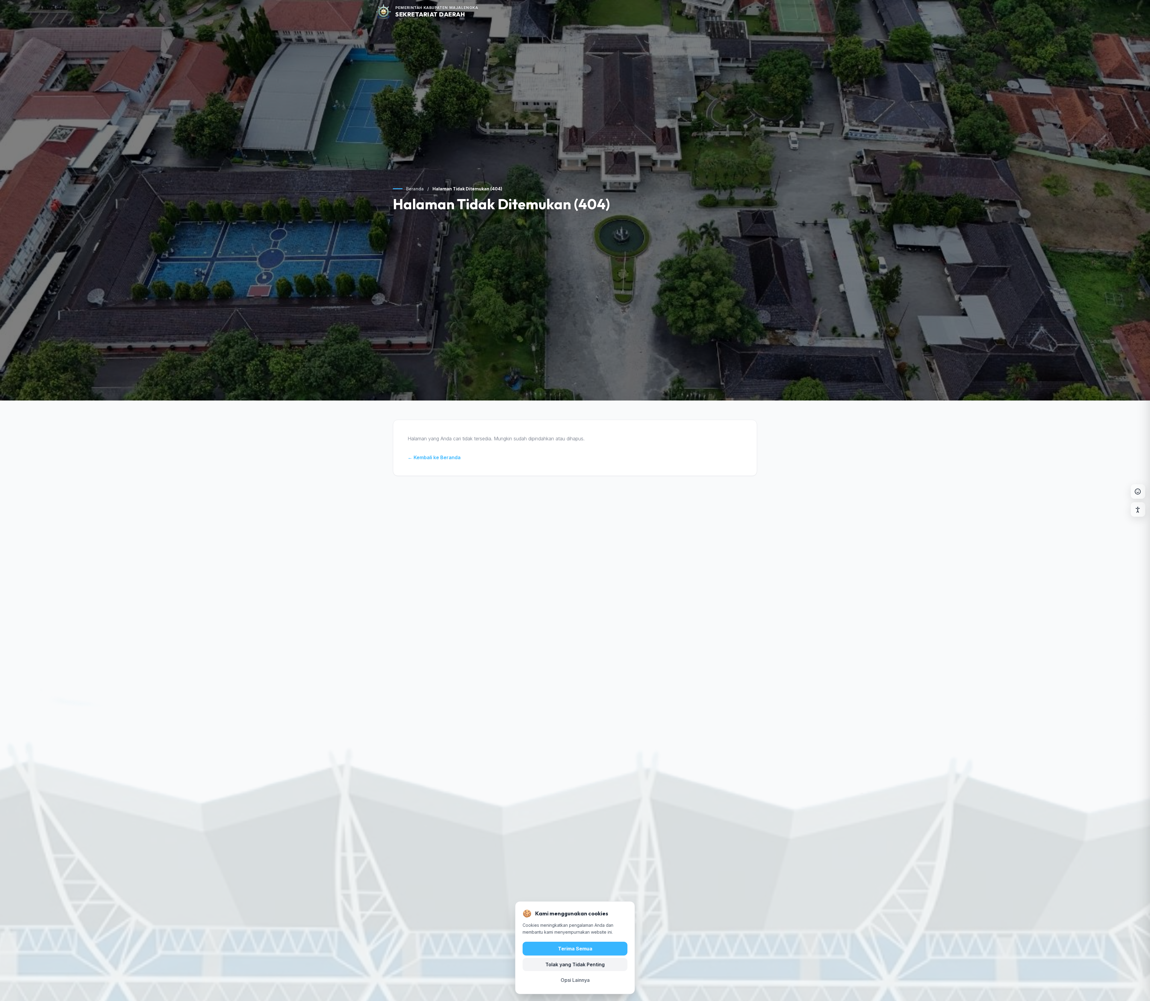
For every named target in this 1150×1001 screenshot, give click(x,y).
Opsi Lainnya (575, 980)
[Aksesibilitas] (1138, 509)
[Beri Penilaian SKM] (1138, 491)
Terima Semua (575, 948)
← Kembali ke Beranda (434, 457)
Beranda (415, 188)
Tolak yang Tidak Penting (575, 964)
